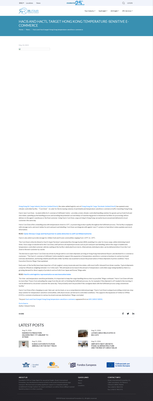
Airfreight (114, 11)
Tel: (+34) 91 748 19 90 (115, 387)
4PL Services (126, 11)
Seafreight (102, 11)
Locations (29, 3)
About (80, 380)
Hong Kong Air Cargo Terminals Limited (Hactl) (99, 206)
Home (21, 29)
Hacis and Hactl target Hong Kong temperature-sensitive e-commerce (50, 299)
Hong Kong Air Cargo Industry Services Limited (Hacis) (38, 206)
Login (130, 3)
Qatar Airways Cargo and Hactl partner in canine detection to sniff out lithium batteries (58, 234)
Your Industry (89, 11)
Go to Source (23, 303)
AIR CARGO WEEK (95, 299)
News (38, 3)
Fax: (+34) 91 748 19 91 (115, 389)
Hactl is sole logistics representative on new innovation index (47, 274)
